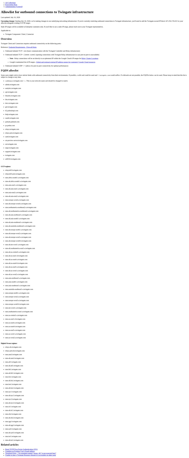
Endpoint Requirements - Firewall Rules (23, 47)
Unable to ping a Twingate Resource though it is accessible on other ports (30, 455)
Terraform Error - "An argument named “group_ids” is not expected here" (30, 453)
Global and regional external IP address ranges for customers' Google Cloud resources (65, 62)
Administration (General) (14, 7)
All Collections (10, 3)
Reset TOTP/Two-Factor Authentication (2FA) (21, 449)
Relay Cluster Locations (90, 58)
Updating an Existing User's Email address (20, 451)
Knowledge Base (11, 5)
